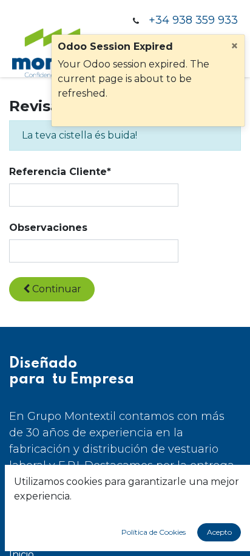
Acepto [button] (219, 532)
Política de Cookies (153, 532)
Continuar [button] (55, 289)
